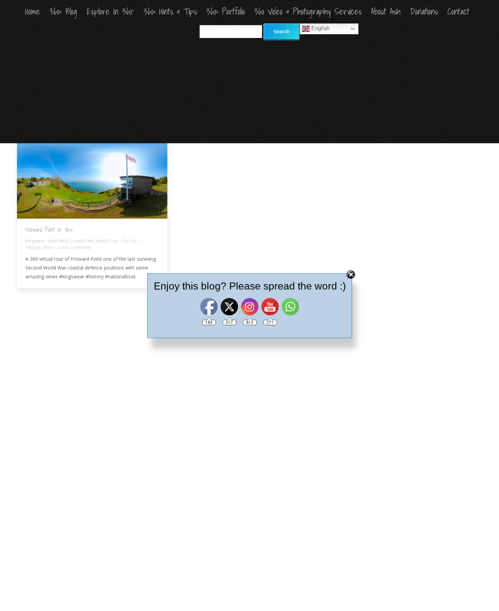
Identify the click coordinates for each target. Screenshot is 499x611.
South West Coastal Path (70, 241)
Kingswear (35, 241)
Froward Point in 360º (49, 230)
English (320, 28)
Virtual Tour (107, 241)
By (129, 241)
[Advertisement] (249, 92)
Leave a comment (74, 248)
